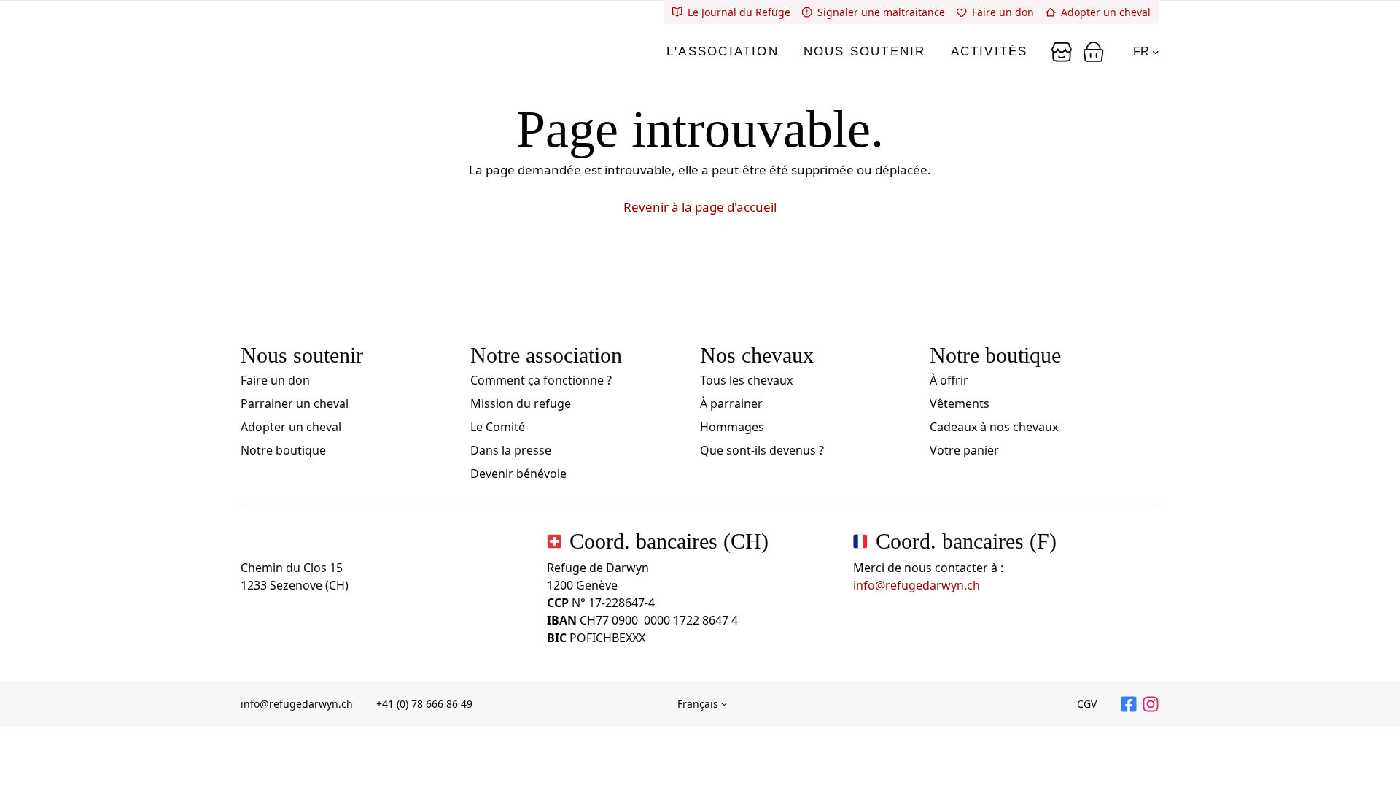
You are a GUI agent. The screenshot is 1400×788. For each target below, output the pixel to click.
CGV (1087, 704)
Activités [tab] (989, 51)
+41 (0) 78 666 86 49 (424, 704)
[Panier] (1061, 52)
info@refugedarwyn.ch (916, 585)
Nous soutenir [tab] (865, 51)
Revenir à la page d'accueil (700, 206)
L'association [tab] (722, 51)
